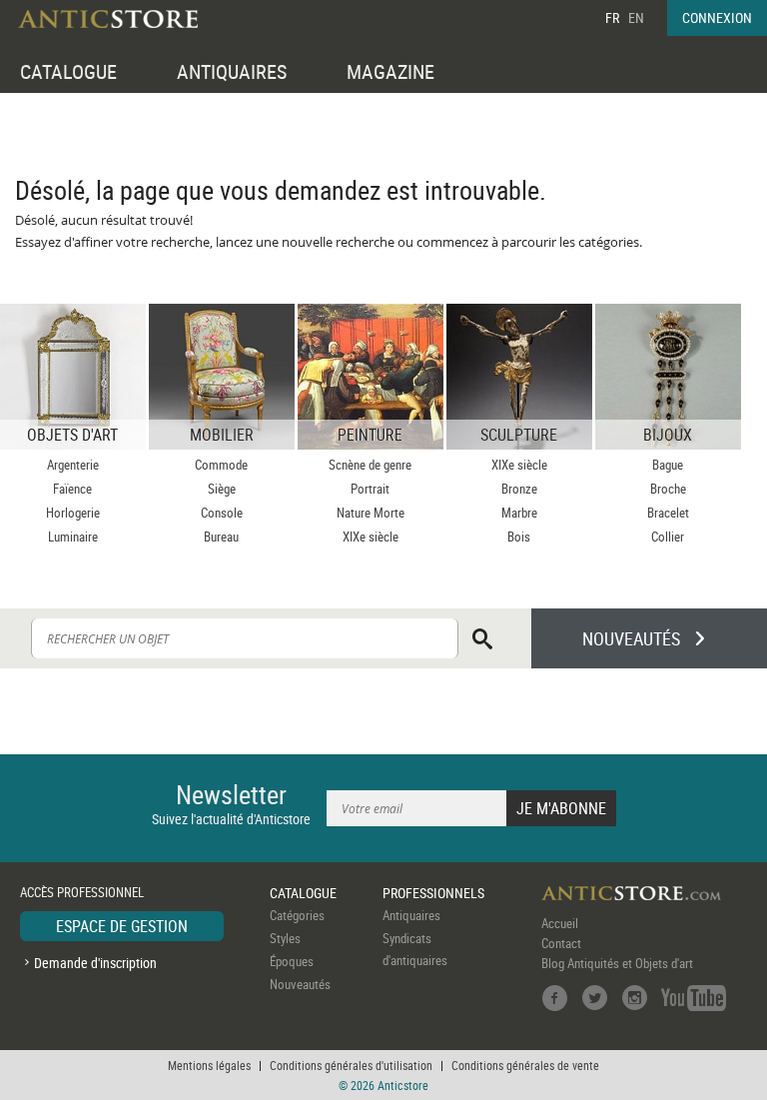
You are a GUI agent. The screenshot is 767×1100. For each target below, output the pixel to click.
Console (222, 513)
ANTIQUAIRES (232, 71)
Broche (668, 489)
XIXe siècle (370, 537)
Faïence (72, 489)
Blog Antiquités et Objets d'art (617, 963)
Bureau (221, 537)
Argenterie (73, 465)
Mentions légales (209, 1065)
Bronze (519, 489)
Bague (667, 465)
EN (636, 17)
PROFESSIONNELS (433, 892)
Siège (222, 489)
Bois (518, 537)
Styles (285, 938)
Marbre (519, 513)
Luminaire (73, 537)
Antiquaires (411, 915)
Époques (292, 961)
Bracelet (668, 513)
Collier (667, 537)
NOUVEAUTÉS (631, 638)
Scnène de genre (370, 465)
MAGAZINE (390, 71)
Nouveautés (300, 984)
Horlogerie (73, 513)
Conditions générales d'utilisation (351, 1065)
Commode (221, 465)
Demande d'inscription (95, 962)
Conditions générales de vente (525, 1065)
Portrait (370, 489)
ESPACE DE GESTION (122, 926)
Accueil (559, 923)
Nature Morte (370, 513)
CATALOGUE (68, 71)
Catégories (297, 915)
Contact (561, 943)
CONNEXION (717, 17)
